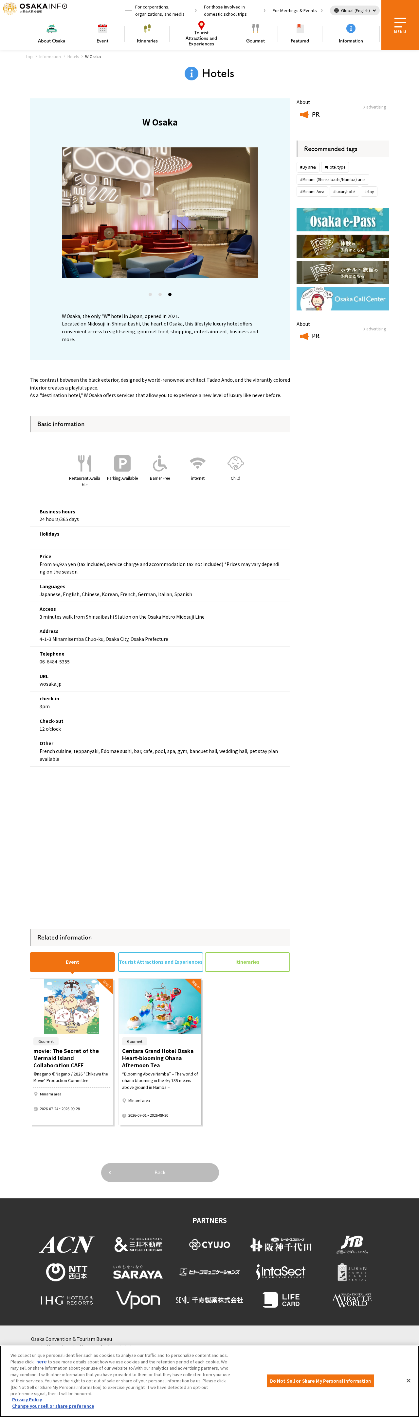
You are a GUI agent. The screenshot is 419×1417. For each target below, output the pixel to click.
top (29, 56)
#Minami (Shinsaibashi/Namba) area (333, 179)
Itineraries (147, 41)
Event (102, 41)
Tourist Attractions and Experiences (161, 962)
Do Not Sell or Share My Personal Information (320, 1380)
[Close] (408, 1380)
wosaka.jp (51, 683)
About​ (51, 41)
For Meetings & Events (295, 10)
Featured (300, 41)
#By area (308, 167)
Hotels (73, 56)
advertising (376, 106)
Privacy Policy (27, 1400)
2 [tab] (160, 295)
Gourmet (255, 41)
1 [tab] (151, 295)
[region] (209, 1381)
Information (351, 41)
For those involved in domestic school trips (225, 10)
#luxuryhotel (344, 191)
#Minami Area (312, 191)
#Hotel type (335, 167)
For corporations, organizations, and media (160, 10)
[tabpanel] (160, 212)
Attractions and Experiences (201, 38)
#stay (369, 191)
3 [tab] (170, 295)
